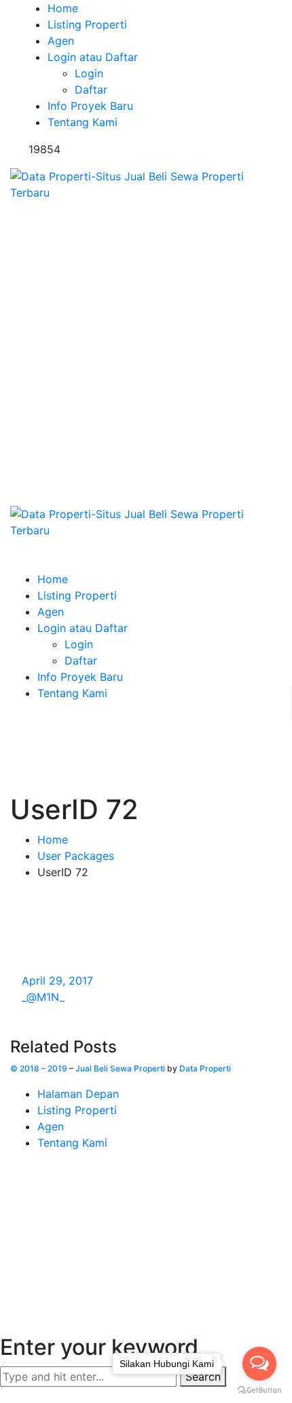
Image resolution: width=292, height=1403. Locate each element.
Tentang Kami (72, 1142)
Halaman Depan (78, 1094)
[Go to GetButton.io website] (259, 1389)
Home (52, 839)
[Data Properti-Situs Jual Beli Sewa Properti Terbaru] (146, 183)
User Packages (75, 856)
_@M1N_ (43, 997)
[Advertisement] (146, 353)
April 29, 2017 (57, 980)
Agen (50, 1126)
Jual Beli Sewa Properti (120, 1068)
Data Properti (205, 1068)
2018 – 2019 (43, 1068)
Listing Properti (77, 1110)
